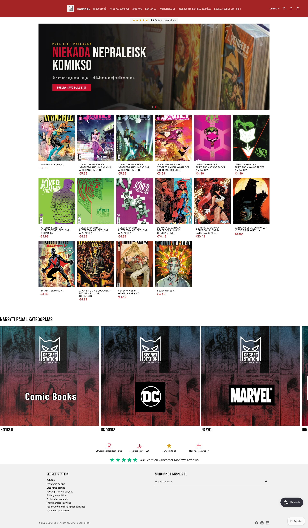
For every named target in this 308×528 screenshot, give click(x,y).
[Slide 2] (155, 107)
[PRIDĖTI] (70, 156)
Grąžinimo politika (56, 487)
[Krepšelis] (298, 8)
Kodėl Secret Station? (58, 510)
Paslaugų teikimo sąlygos (60, 491)
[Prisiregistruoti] (266, 481)
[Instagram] (262, 523)
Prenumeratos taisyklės (59, 502)
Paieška (51, 480)
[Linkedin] (268, 523)
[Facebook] (256, 523)
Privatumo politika (56, 483)
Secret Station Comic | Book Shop (69, 522)
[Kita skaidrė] (266, 379)
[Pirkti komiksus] (154, 67)
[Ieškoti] (284, 8)
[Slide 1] (152, 107)
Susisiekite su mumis (57, 499)
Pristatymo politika (56, 495)
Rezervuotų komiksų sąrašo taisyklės (66, 506)
